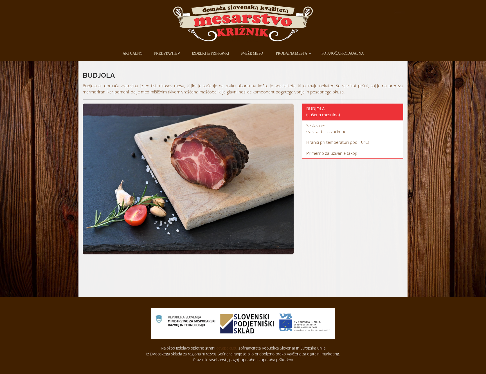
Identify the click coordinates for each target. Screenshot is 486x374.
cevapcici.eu (226, 348)
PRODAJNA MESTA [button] (291, 53)
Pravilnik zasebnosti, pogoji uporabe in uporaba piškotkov (243, 359)
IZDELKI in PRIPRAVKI (210, 53)
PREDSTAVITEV (167, 53)
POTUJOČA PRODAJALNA (342, 53)
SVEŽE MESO (252, 53)
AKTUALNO (132, 53)
